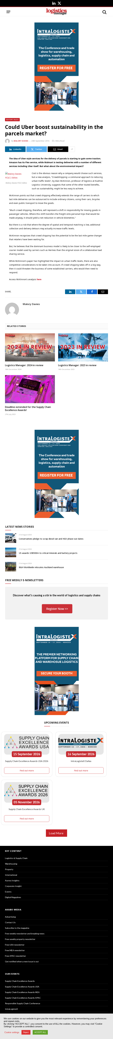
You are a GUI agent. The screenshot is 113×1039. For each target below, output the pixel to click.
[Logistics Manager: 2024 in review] (30, 347)
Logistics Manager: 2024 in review (24, 365)
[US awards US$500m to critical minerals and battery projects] (10, 552)
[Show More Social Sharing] (72, 149)
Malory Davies (21, 141)
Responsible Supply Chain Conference (22, 1003)
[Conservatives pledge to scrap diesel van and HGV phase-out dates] (10, 538)
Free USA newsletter (14, 944)
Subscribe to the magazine (17, 928)
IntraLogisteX (11, 1009)
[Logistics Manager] (56, 12)
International (11, 875)
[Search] (104, 12)
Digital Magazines (13, 897)
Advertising (10, 917)
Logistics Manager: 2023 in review (77, 365)
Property (9, 869)
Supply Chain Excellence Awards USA (22, 986)
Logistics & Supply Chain (16, 858)
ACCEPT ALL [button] (40, 1032)
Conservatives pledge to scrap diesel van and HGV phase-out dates (51, 538)
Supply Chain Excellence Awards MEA (22, 992)
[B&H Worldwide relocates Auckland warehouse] (10, 566)
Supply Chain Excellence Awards (20, 981)
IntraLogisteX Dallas (81, 761)
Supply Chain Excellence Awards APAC (23, 998)
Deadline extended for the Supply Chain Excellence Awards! (28, 409)
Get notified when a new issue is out (22, 961)
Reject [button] (26, 1032)
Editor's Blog (12, 120)
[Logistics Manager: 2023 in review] (83, 347)
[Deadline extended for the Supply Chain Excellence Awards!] (30, 389)
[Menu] (8, 12)
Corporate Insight (13, 886)
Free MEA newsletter (15, 950)
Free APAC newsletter (15, 956)
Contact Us (10, 922)
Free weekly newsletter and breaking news (24, 933)
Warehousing (11, 863)
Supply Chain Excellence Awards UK (27, 809)
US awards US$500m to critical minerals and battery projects (48, 553)
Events (8, 891)
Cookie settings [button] (11, 1032)
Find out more (27, 770)
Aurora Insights (12, 880)
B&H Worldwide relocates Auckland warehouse (41, 567)
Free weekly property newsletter (20, 939)
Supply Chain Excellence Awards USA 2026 (26, 761)
